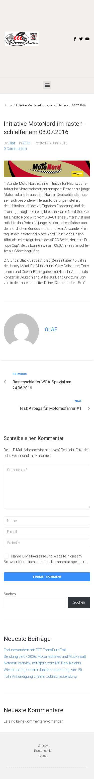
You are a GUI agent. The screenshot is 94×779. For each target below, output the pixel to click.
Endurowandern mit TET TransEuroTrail (35, 650)
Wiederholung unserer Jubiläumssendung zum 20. (43, 670)
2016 (27, 143)
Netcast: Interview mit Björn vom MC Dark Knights (42, 663)
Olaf (12, 143)
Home (8, 105)
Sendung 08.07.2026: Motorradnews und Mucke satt (45, 657)
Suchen (10, 594)
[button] (47, 85)
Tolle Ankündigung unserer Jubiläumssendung (40, 676)
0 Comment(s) (15, 149)
